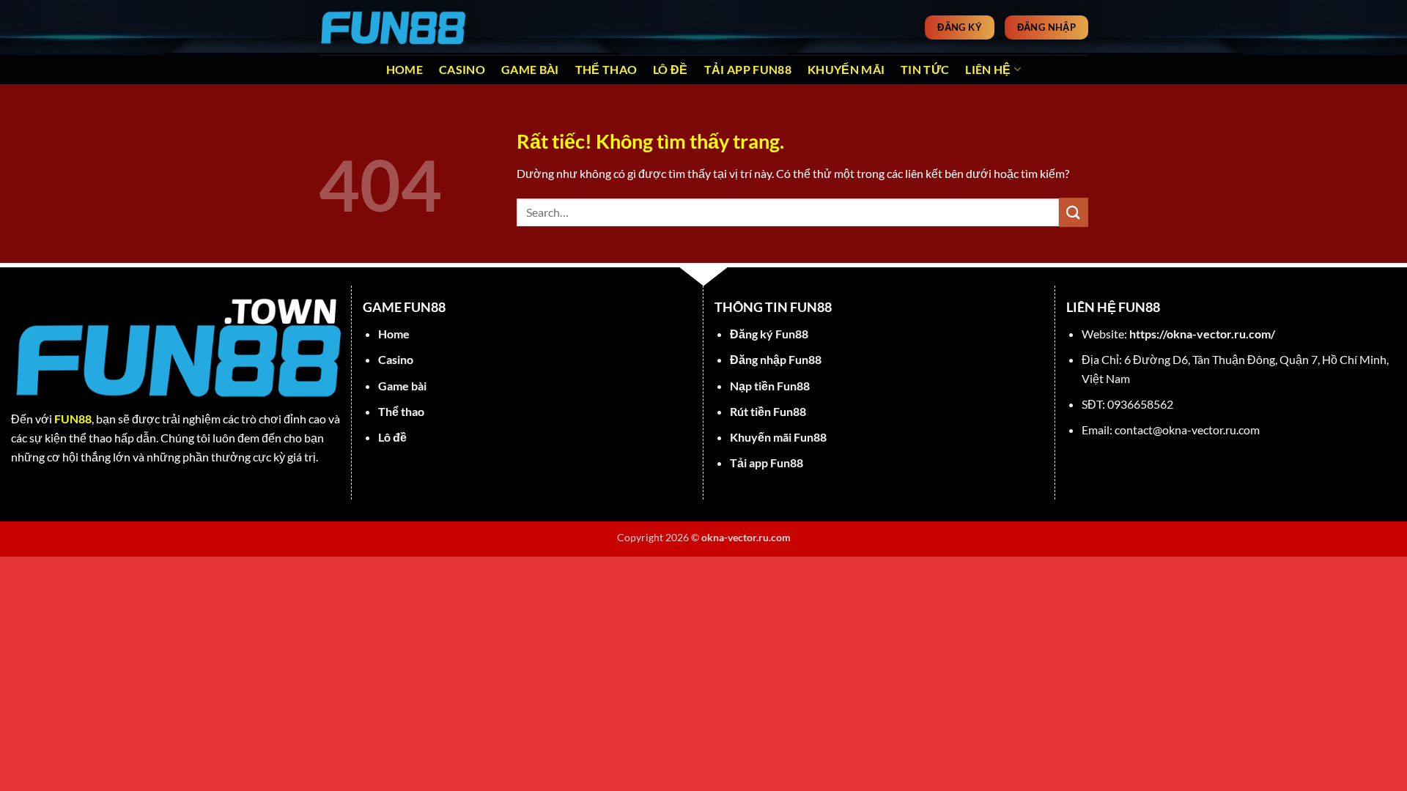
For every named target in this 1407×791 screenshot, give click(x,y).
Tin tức (925, 69)
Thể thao (606, 69)
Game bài (530, 69)
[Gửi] (1073, 212)
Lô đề (670, 69)
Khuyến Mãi (846, 69)
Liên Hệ (988, 69)
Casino (462, 69)
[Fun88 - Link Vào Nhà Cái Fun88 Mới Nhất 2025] (392, 27)
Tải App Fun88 (747, 69)
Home (404, 69)
